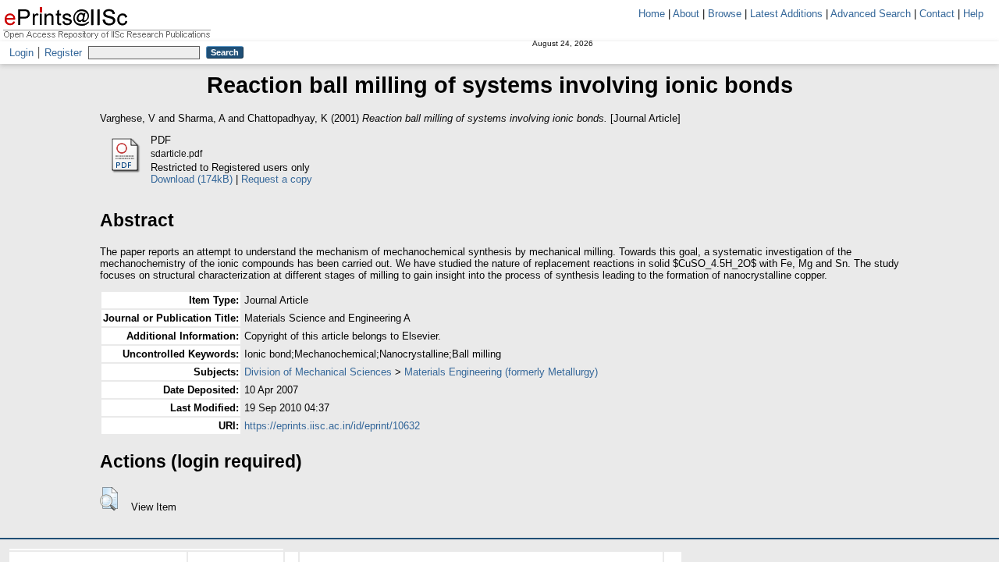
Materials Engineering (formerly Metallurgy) (501, 372)
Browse (724, 14)
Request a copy (276, 179)
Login (21, 53)
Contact (937, 14)
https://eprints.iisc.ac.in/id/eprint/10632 (332, 426)
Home (651, 14)
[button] (109, 498)
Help (973, 14)
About (686, 14)
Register (63, 53)
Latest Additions (786, 14)
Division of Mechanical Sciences (318, 372)
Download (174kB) (192, 179)
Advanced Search (870, 14)
